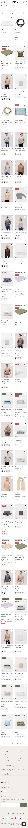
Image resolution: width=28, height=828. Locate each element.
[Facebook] (2, 774)
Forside (3, 5)
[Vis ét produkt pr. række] (26, 13)
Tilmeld (23, 804)
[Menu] (1, 2)
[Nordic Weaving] (14, 2)
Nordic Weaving (7, 766)
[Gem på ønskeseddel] (11, 17)
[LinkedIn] (8, 774)
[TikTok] (11, 774)
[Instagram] (5, 774)
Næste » (22, 744)
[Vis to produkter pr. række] (23, 13)
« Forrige (6, 744)
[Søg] (5, 2)
